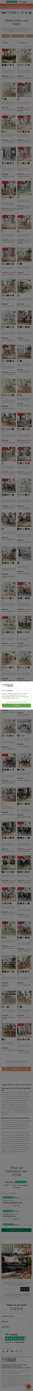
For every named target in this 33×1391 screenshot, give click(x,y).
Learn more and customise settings (16, 702)
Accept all (16, 705)
